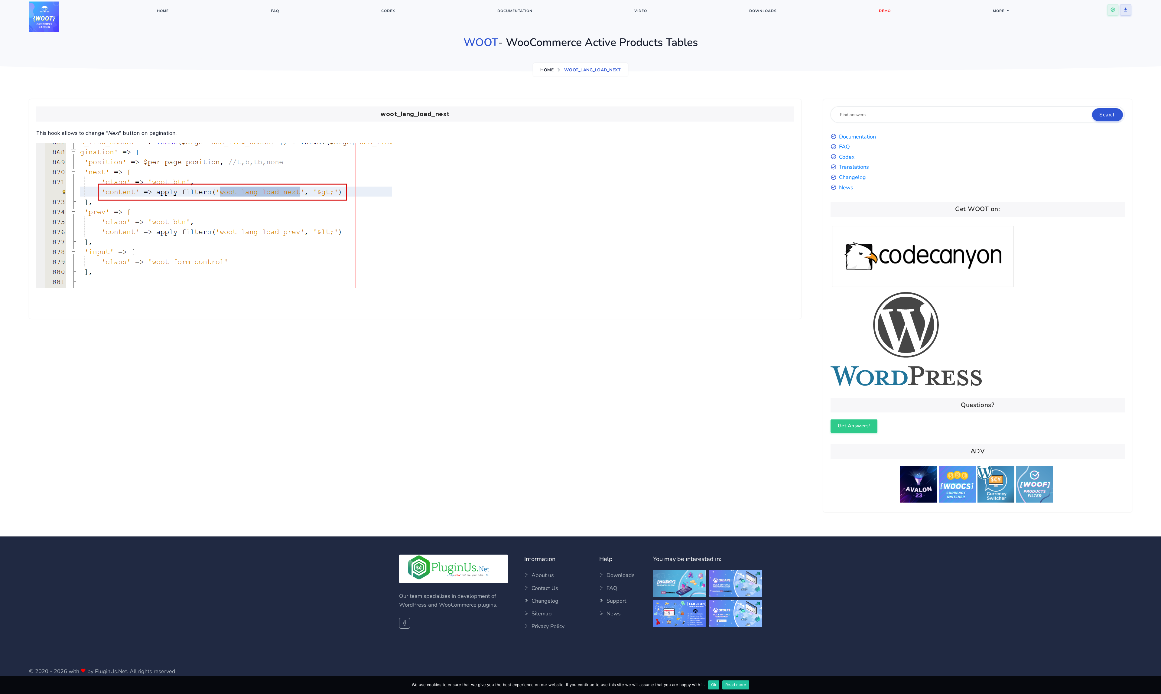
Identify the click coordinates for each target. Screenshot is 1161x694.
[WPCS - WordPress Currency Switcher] (996, 485)
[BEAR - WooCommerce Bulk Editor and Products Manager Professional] (735, 595)
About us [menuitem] (543, 575)
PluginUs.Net (111, 671)
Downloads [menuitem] (763, 10)
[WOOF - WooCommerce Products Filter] (1035, 485)
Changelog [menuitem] (545, 600)
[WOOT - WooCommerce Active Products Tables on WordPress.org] (906, 384)
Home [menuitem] (163, 10)
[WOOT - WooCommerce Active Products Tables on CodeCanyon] (923, 288)
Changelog (852, 177)
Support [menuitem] (616, 600)
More (998, 10)
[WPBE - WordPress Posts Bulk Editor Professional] (735, 625)
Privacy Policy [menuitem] (548, 626)
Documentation (857, 136)
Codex (846, 157)
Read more (735, 684)
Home (547, 70)
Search (1107, 114)
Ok (714, 684)
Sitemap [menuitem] (542, 613)
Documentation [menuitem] (514, 10)
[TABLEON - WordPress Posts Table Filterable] (679, 625)
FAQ (844, 146)
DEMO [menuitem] (885, 10)
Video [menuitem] (640, 10)
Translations (854, 167)
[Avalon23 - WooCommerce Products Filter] (919, 485)
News (846, 187)
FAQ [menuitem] (275, 10)
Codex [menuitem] (388, 10)
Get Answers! (854, 425)
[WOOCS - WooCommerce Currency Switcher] (958, 485)
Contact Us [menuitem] (545, 588)
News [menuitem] (614, 613)
